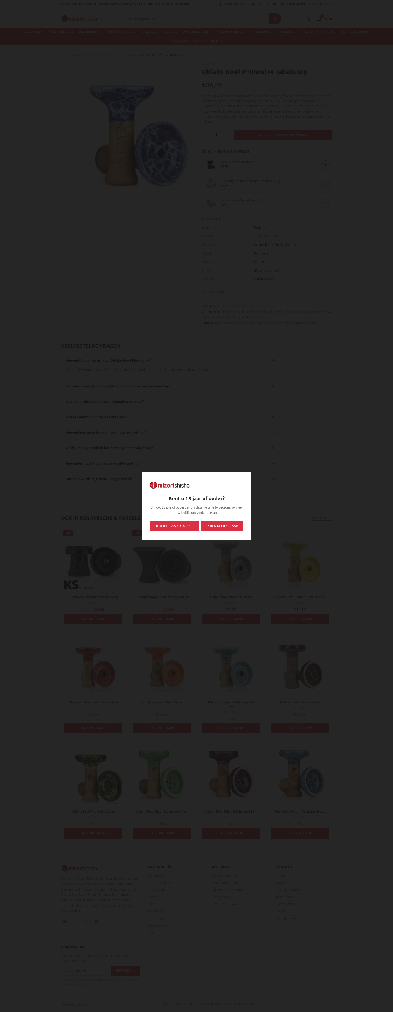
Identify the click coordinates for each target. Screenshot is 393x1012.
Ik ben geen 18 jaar (222, 526)
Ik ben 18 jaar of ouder (174, 526)
